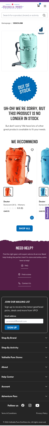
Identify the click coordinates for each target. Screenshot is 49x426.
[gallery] (24, 51)
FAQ (26, 265)
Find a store (26, 274)
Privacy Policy (41, 413)
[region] (22, 405)
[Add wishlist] (32, 149)
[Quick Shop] (32, 218)
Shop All (24, 228)
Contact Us (26, 283)
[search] (44, 15)
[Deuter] (41, 31)
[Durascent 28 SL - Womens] (19, 166)
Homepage (6, 23)
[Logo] (12, 6)
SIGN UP (12, 327)
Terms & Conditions (9, 413)
